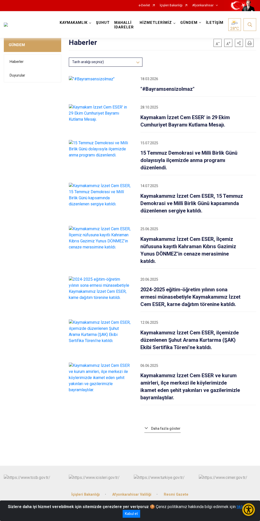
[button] (239, 43)
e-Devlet (144, 5)
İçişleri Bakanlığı (171, 5)
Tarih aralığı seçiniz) (88, 62)
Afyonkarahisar (203, 5)
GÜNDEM (17, 45)
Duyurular (17, 75)
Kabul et (131, 514)
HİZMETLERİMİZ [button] (156, 23)
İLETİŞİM (214, 23)
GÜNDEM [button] (189, 23)
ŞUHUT (103, 23)
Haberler (17, 61)
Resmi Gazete (176, 494)
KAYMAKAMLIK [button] (74, 23)
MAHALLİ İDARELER (124, 25)
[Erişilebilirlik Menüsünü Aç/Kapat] (248, 509)
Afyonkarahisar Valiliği (131, 494)
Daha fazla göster (166, 428)
